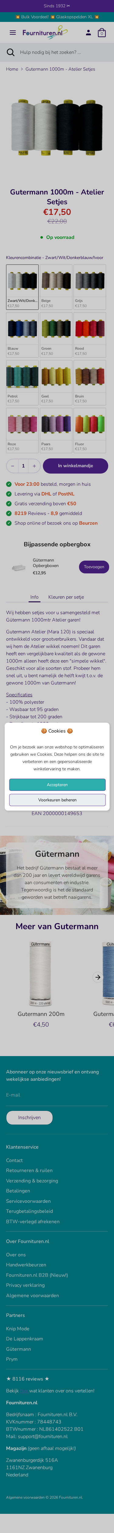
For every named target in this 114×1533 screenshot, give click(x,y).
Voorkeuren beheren (57, 800)
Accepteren (57, 784)
